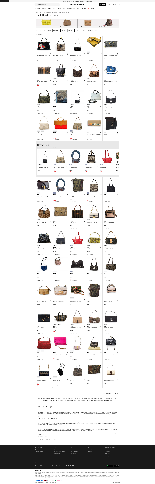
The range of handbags (42, 433)
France (36, 482)
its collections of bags (44, 421)
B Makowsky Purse (55, 398)
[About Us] (96, 8)
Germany (50, 482)
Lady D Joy (45, 400)
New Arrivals (37, 8)
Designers (44, 8)
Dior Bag (113, 398)
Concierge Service (39, 451)
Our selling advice (74, 451)
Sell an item (102, 4)
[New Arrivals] (40, 8)
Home (37, 12)
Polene (91, 400)
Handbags (53, 12)
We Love (84, 8)
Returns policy (57, 453)
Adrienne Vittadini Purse (44, 398)
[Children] (61, 8)
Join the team (107, 455)
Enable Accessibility (4, 1)
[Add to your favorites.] (50, 54)
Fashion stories (108, 456)
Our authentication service (59, 451)
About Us (93, 8)
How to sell (73, 449)
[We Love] (86, 8)
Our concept (37, 449)
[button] (119, 4)
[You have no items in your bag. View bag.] (119, 4)
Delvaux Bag (107, 398)
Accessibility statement (39, 465)
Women (49, 8)
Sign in (109, 4)
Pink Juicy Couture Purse (70, 400)
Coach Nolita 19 (98, 398)
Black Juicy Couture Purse (56, 400)
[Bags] (65, 8)
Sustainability (107, 451)
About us (106, 449)
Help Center (90, 449)
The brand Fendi (41, 412)
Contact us (90, 451)
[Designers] (47, 8)
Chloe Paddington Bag (87, 398)
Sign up (114, 4)
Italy (55, 482)
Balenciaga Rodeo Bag (67, 398)
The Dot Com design (42, 436)
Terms (53, 465)
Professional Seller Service (76, 455)
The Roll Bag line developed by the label (47, 439)
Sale (88, 8)
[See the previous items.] (36, 162)
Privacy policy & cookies (60, 465)
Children (59, 8)
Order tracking (57, 449)
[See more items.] (118, 162)
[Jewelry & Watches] (75, 8)
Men (54, 8)
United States (45, 482)
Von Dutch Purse (108, 400)
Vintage (78, 8)
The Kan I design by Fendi (43, 438)
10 (115, 393)
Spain (53, 482)
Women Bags (47, 12)
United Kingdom (40, 482)
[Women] (52, 8)
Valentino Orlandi (98, 400)
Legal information (48, 465)
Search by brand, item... (41, 4)
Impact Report (107, 453)
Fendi (41, 12)
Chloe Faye (77, 398)
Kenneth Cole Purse (83, 400)
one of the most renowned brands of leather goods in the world (56, 429)
